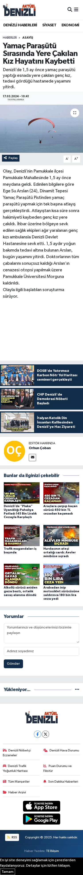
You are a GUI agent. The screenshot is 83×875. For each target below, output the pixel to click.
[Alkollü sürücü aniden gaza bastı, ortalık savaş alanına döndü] (22, 574)
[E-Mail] (32, 457)
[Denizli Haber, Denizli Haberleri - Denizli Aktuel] (19, 10)
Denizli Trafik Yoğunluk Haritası (15, 768)
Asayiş (27, 37)
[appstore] (41, 807)
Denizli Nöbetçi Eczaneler (17, 753)
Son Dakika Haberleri (63, 781)
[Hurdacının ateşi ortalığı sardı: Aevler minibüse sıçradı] (61, 535)
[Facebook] (37, 734)
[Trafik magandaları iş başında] (22, 535)
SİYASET (49, 25)
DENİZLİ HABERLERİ (20, 25)
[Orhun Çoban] (14, 451)
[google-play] (41, 820)
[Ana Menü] (76, 10)
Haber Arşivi (17, 792)
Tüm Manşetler (19, 781)
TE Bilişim (52, 851)
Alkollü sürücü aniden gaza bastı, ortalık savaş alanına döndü (20, 591)
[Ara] (70, 10)
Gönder (13, 664)
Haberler (10, 37)
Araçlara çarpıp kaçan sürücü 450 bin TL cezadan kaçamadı (60, 510)
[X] (45, 734)
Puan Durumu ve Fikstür (57, 768)
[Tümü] (77, 689)
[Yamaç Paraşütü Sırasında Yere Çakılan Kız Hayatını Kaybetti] (41, 129)
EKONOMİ (70, 25)
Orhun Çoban (40, 448)
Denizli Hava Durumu (64, 750)
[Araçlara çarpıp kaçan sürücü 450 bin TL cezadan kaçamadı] (61, 493)
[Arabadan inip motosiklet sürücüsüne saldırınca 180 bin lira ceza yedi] (61, 574)
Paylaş (13, 158)
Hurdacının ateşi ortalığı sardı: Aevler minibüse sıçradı (59, 552)
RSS (14, 837)
